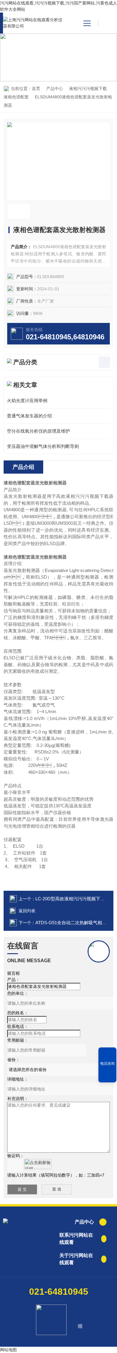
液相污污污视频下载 (88, 88)
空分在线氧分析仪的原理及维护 (38, 431)
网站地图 (8, 1349)
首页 (36, 88)
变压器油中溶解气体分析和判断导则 (43, 446)
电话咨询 (107, 1063)
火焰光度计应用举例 (27, 400)
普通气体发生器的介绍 (29, 415)
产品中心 (54, 88)
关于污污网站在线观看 (76, 1259)
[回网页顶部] (107, 1076)
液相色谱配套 (16, 96)
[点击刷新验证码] (37, 1164)
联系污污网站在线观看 (76, 1239)
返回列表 (27, 910)
